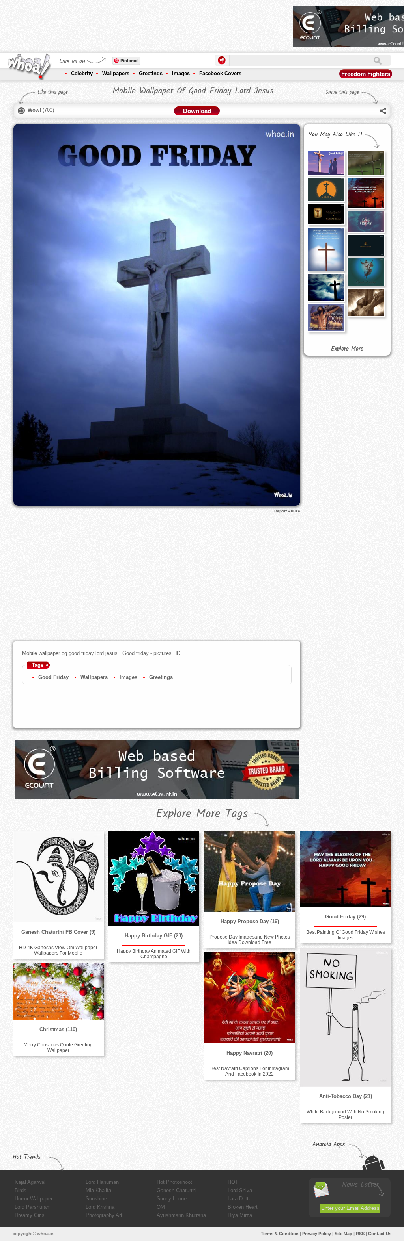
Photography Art (104, 1215)
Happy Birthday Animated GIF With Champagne (154, 953)
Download (197, 111)
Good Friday (53, 677)
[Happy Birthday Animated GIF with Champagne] (153, 878)
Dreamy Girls (30, 1215)
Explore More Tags (202, 814)
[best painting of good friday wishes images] (366, 193)
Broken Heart (243, 1207)
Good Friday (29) (345, 917)
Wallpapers (115, 73)
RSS (360, 1233)
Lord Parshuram (33, 1207)
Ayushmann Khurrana (181, 1215)
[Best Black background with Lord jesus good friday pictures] (326, 214)
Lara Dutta (239, 1199)
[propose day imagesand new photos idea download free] (249, 871)
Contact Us (379, 1233)
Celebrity (82, 73)
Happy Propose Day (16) (250, 921)
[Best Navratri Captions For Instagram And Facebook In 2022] (249, 997)
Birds (20, 1190)
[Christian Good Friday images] (326, 249)
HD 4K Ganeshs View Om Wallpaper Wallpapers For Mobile (58, 950)
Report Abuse (287, 511)
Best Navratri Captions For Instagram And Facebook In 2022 (249, 1071)
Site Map (343, 1233)
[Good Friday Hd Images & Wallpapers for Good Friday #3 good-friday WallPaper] (326, 317)
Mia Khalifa (98, 1190)
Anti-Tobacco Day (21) (345, 1096)
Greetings (151, 73)
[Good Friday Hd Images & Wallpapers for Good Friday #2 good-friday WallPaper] (366, 302)
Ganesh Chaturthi (176, 1190)
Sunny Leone (172, 1199)
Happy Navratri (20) (249, 1053)
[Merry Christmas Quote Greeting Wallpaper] (58, 991)
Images (181, 73)
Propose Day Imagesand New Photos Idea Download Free (249, 939)
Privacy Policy (316, 1233)
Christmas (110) (58, 1029)
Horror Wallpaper (33, 1199)
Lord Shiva (240, 1190)
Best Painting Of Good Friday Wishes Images (345, 934)
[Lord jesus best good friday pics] (366, 272)
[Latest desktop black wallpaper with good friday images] (366, 245)
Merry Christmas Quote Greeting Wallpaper (58, 1047)
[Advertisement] (143, 23)
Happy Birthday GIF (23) (154, 936)
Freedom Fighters (365, 73)
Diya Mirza (240, 1215)
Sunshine (96, 1199)
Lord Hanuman (102, 1182)
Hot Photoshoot (174, 1182)
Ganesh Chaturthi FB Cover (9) (58, 932)
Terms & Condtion (280, 1233)
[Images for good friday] (326, 162)
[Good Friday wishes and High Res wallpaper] (326, 189)
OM (161, 1207)
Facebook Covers (220, 73)
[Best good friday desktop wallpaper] (366, 221)
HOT (233, 1182)
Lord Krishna (100, 1207)
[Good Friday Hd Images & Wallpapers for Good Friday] (326, 287)
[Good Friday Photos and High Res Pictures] (366, 163)
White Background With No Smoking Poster (345, 1114)
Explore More (347, 349)
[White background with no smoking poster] (345, 1017)
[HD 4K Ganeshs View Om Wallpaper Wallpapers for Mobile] (58, 876)
